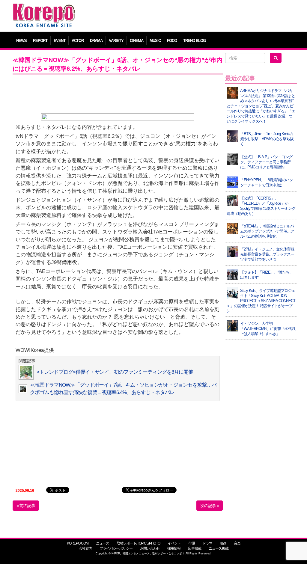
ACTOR (78, 40)
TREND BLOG (194, 40)
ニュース (102, 543)
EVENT (59, 40)
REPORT (40, 40)
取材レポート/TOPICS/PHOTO (138, 543)
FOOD (172, 40)
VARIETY (116, 40)
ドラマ (207, 543)
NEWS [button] (21, 40)
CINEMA (136, 40)
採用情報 (173, 548)
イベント (174, 543)
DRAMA (96, 40)
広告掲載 (194, 548)
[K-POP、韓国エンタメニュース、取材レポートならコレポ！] (44, 9)
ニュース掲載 (218, 548)
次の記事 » (209, 505)
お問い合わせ (150, 548)
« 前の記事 (25, 505)
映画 (223, 543)
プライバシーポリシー (116, 548)
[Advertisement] (189, 16)
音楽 (237, 543)
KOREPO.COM (77, 543)
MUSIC (155, 40)
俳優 (191, 543)
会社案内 (85, 548)
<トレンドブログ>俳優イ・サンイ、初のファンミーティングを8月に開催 (115, 372)
